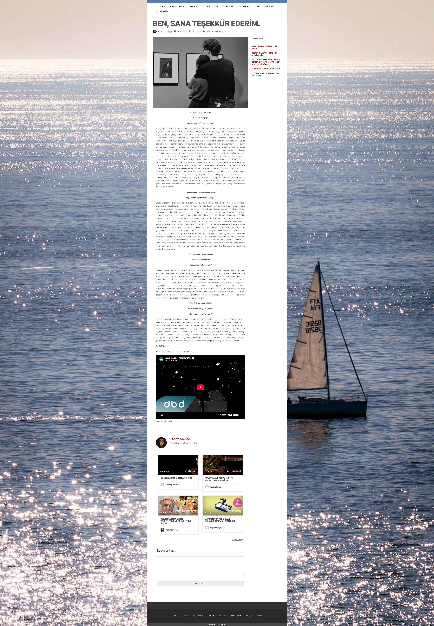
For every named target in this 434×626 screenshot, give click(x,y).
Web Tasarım (221, 624)
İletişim (259, 616)
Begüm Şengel (216, 487)
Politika (193, 511)
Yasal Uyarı (249, 616)
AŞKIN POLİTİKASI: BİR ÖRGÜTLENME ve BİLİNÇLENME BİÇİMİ (175, 521)
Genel (184, 471)
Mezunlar (211, 616)
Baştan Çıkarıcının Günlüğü (176, 478)
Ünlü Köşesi (222, 616)
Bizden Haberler (236, 616)
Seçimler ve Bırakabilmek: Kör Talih (266, 69)
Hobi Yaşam (182, 31)
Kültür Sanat (191, 471)
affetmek (210, 31)
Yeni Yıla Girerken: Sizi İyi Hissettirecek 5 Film (219, 479)
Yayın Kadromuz (198, 616)
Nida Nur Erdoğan (165, 31)
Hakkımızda (184, 616)
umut (221, 31)
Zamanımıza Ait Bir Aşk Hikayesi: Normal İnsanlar (220, 520)
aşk (216, 31)
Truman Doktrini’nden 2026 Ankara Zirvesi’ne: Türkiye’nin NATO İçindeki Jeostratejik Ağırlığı (266, 62)
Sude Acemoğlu (172, 530)
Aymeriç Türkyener (173, 485)
